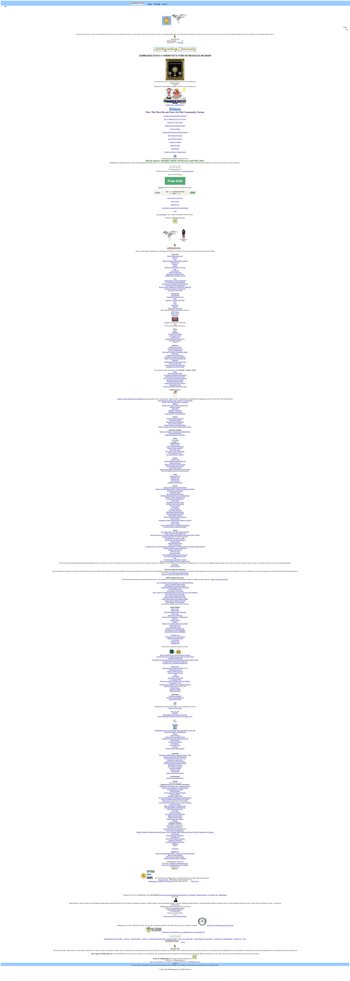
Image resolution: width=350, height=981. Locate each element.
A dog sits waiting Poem (175, 350)
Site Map (157, 4)
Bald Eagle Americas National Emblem (175, 763)
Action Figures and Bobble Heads (175, 737)
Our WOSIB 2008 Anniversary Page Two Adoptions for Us (175, 716)
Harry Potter (175, 312)
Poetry (175, 331)
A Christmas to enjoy (175, 683)
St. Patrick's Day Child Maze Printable (173, 663)
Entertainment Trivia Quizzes (175, 297)
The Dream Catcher (175, 420)
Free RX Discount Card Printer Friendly (175, 527)
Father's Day (175, 614)
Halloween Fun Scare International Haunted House (172, 895)
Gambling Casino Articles (175, 482)
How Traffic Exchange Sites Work (175, 596)
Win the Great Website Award (175, 274)
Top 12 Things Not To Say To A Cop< (175, 119)
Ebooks (175, 734)
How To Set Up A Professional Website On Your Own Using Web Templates (175, 592)
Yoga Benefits (175, 149)
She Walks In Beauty (175, 340)
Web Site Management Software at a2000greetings (175, 496)
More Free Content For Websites (173, 829)
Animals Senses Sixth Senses (175, 355)
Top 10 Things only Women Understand (175, 378)
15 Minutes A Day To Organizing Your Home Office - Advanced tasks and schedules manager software (175, 546)
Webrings (175, 821)
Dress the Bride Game (175, 433)
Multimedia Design (175, 492)
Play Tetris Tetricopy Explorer (175, 455)
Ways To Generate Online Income (175, 584)
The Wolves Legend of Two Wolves (175, 357)
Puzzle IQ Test (175, 459)
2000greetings (223, 895)
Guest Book (175, 848)
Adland (175, 845)
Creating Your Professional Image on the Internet (175, 587)
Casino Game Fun (175, 476)
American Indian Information (175, 418)
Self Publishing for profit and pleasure (175, 586)
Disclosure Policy (172, 939)
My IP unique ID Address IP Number (175, 793)
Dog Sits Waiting (175, 129)
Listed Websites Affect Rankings (175, 602)
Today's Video (175, 313)
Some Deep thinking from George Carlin (175, 386)
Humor (175, 372)
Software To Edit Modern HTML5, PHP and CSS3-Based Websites (175, 489)
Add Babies (191, 895)
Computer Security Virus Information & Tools (175, 738)
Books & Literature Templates (175, 835)
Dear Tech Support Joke (175, 373)
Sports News (175, 305)
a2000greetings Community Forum (175, 276)
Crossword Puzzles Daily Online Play (175, 461)
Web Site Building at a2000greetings (175, 807)
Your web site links (175, 812)
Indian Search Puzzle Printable (175, 422)
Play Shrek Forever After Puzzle (175, 451)
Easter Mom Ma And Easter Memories (175, 612)
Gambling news (175, 477)
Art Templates (175, 834)
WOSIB (175, 713)
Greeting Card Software (175, 742)
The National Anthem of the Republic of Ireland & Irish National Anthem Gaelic (175, 660)
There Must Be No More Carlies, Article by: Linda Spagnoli (175, 400)
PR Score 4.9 (195, 881)
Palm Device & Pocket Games (175, 502)
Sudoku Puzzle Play (175, 463)
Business (175, 264)
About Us (175, 257)
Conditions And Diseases (175, 412)
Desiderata (175, 332)
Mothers (175, 404)
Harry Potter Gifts (175, 745)
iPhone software (175, 518)
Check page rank (163, 879)
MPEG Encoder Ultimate (175, 855)
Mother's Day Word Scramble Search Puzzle (175, 405)
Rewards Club (175, 205)
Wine (175, 211)
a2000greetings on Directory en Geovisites (160, 881)
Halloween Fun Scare (170, 686)
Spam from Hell (175, 541)
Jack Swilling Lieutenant (175, 139)
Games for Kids (175, 445)
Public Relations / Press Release (203, 939)
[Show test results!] (175, 869)
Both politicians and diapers (175, 381)
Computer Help (175, 837)
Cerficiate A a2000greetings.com (178, 863)
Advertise (126, 939)
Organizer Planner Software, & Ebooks (175, 858)
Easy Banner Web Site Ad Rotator (175, 814)
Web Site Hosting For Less (175, 809)
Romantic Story (175, 642)
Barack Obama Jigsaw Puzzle (175, 466)
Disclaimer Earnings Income (157, 939)
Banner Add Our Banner (175, 816)
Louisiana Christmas (175, 142)
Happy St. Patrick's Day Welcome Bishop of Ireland (175, 655)
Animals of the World (175, 347)
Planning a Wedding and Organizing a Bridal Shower (175, 432)
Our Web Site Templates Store (175, 830)
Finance (175, 266)
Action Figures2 (175, 735)
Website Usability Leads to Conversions (175, 548)
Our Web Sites (175, 271)
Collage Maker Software (175, 515)
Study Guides (175, 500)
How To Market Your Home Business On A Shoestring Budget (175, 582)
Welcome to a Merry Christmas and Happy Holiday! (175, 681)
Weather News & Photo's (175, 308)
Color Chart (165, 801)
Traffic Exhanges (175, 794)
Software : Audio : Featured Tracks (175, 497)
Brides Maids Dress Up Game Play (175, 435)
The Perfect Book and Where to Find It (175, 559)
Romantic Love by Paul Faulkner (175, 637)
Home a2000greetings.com (175, 256)
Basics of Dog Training (193, 535)
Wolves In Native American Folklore (175, 425)
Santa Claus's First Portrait (175, 678)
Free (175, 302)
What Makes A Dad (175, 627)
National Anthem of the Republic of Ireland (175, 261)
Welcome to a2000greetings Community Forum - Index (175, 755)
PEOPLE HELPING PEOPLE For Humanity (175, 402)
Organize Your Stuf (167, 537)
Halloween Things (175, 691)
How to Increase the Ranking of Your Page (175, 557)
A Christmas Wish (175, 679)
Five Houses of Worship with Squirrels (175, 375)
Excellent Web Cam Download (175, 504)
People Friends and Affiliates (175, 819)
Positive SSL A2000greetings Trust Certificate (175, 865)
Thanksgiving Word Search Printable (172, 668)
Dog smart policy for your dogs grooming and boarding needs (168, 535)
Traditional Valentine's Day (175, 638)
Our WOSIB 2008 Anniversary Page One (175, 715)
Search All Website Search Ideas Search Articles (175, 799)
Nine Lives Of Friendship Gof (175, 697)
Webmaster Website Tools (175, 796)
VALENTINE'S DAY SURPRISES (175, 632)
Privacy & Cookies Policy (185, 939)
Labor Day (175, 619)
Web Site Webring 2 (175, 822)
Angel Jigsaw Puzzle (175, 468)
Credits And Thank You (175, 840)
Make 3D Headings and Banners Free (175, 806)
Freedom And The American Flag (175, 285)
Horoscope (175, 315)
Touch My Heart (175, 145)
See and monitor (161, 214)
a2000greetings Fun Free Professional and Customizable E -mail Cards (175, 730)
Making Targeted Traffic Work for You (175, 597)
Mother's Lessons (175, 407)
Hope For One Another (175, 423)
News (175, 303)
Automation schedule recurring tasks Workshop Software (175, 520)
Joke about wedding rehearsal (175, 380)
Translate (180, 42)
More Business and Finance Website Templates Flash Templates (195, 832)
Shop (175, 269)
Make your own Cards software (175, 857)
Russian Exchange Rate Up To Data (175, 267)
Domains (160, 187)
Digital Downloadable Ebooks (175, 512)
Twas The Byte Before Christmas (175, 839)
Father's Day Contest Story (175, 122)
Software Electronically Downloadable (175, 487)
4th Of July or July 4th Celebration (175, 630)
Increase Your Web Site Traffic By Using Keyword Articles (175, 551)
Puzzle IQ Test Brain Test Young (175, 300)
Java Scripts (175, 811)
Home (150, 4)
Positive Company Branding (183, 802)
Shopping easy (175, 262)
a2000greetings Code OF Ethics (113, 939)
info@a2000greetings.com (175, 910)
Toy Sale (175, 747)
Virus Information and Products (175, 514)
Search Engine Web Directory (175, 778)
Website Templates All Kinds (144, 832)
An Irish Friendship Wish (175, 658)
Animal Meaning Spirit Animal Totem (175, 362)
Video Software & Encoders (175, 491)
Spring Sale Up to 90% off (175, 198)
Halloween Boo (175, 688)
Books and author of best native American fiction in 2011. (175, 427)
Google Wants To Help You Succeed (175, 601)
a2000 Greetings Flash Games (219, 579)
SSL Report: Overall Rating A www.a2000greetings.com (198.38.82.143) (183, 932)
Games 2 (175, 441)
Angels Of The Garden (175, 708)
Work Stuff (175, 409)
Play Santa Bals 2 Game (175, 453)
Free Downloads (175, 509)
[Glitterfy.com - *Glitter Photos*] (175, 105)
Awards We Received (175, 272)
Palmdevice (175, 843)
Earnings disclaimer (188, 171)
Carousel (167, 322)
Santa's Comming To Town (175, 671)
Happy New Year (175, 625)
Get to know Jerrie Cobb (175, 290)
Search (164, 4)
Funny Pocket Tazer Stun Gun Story (175, 383)
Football (175, 307)
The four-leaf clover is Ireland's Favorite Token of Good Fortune (175, 656)
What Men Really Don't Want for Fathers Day (175, 544)
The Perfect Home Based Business (178, 573)
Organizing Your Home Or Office (175, 538)
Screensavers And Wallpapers (175, 499)
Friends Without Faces (175, 699)
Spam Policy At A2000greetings (223, 939)
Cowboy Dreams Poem (175, 334)
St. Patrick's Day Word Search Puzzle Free (175, 661)
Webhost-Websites (201, 895)
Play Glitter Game (175, 450)
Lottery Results (175, 481)
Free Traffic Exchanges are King (175, 594)
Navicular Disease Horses (175, 349)
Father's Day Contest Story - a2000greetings (175, 617)
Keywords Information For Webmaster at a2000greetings (175, 798)
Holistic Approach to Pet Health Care (175, 358)
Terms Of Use (238, 939)
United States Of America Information (175, 280)
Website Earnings (175, 791)
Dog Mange (175, 354)
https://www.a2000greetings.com (175, 908)
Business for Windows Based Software (175, 517)
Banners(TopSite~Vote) (175, 817)
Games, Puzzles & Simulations (175, 446)
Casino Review (175, 479)
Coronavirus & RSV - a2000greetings (175, 732)
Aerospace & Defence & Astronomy (175, 289)
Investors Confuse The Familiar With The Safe (175, 574)
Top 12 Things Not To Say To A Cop (175, 758)
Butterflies (175, 360)
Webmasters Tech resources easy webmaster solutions (175, 786)
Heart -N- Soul (175, 711)
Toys (175, 324)
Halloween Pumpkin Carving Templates (165, 832)
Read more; (175, 564)
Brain (175, 298)
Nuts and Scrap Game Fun (175, 448)
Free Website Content (173, 825)
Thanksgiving (175, 666)
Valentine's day (175, 635)
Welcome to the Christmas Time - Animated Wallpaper (175, 684)
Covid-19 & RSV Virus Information (175, 413)
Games (177, 440)
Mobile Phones (175, 740)
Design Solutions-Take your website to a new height (175, 590)
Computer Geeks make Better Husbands (175, 116)
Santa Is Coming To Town (175, 673)
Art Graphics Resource (175, 510)
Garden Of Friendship (175, 696)
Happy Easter (175, 609)
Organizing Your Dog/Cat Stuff (175, 367)
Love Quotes (175, 640)
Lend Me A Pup (175, 337)
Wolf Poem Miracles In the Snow (175, 339)
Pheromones (175, 743)
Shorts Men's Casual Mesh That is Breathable (175, 208)
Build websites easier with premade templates (175, 599)
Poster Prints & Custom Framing (175, 748)
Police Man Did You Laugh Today (175, 376)
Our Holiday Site (213, 895)
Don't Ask (175, 317)
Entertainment (175, 295)
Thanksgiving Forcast (175, 670)
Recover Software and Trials (175, 494)
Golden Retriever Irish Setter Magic (175, 126)
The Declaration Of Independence (175, 282)
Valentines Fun (175, 643)
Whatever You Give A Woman (175, 773)
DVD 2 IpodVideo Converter (175, 522)
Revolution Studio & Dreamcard (175, 842)
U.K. (175, 259)
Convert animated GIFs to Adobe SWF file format (175, 525)
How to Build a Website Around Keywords (175, 555)
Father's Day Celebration (175, 615)
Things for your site (173, 827)
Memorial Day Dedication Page (175, 628)
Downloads (175, 507)
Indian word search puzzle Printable (175, 464)
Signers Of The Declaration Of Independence (175, 284)
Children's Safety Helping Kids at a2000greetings (131, 399)
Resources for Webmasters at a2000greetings (175, 788)
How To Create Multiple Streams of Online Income (175, 561)
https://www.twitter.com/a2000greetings (175, 916)
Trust (244, 939)
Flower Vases (175, 201)
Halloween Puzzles (175, 689)
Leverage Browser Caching (175, 789)
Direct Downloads (175, 505)
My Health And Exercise (175, 135)
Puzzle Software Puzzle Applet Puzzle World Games (175, 469)
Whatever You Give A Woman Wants (175, 152)
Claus (175, 675)
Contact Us (145, 939)
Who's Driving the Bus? (182, 532)
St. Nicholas (175, 676)
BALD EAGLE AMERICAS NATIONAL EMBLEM (175, 287)
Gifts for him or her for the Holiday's (175, 540)
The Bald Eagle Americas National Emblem (175, 132)
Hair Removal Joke (175, 385)
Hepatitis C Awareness (175, 410)
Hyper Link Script (175, 804)
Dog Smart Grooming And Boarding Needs (175, 352)
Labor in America (175, 566)
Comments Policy (135, 939)
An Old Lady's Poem (175, 335)
